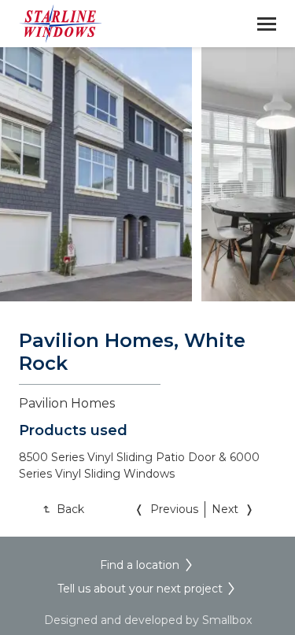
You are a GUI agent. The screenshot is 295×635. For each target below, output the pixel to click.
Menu (267, 23)
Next (225, 509)
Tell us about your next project (140, 588)
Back (70, 509)
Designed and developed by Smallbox (148, 620)
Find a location (139, 565)
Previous (174, 509)
